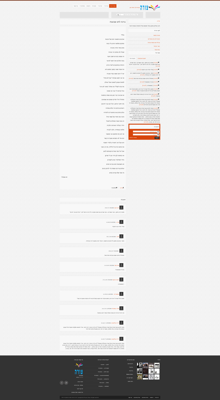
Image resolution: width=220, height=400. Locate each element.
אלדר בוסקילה (115, 308)
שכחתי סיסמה (133, 137)
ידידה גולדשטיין (115, 323)
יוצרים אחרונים (137, 397)
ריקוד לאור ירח (130, 377)
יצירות (106, 6)
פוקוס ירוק (106, 368)
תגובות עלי (132, 58)
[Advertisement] (84, 15)
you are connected (104, 375)
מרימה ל (131, 367)
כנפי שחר (116, 265)
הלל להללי (157, 49)
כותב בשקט (130, 381)
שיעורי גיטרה (80, 381)
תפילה (107, 382)
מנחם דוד (100, 368)
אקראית (94, 6)
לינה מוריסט (130, 363)
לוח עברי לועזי (80, 388)
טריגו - (121, 188)
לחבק (107, 364)
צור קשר (76, 6)
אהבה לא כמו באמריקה (154, 39)
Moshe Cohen (129, 374)
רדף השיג (116, 208)
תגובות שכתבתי (142, 58)
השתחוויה (107, 386)
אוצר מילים (106, 371)
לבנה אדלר (99, 379)
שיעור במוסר (156, 35)
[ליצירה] (156, 62)
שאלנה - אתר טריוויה (78, 385)
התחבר (157, 137)
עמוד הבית (113, 6)
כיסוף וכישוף (116, 279)
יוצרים (100, 6)
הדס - (117, 236)
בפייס (77, 377)
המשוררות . (116, 294)
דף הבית (157, 397)
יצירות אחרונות (145, 397)
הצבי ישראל (157, 46)
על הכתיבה (106, 379)
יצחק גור (102, 364)
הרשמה (88, 6)
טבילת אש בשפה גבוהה (154, 42)
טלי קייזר (131, 370)
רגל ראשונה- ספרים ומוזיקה (77, 392)
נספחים (82, 6)
